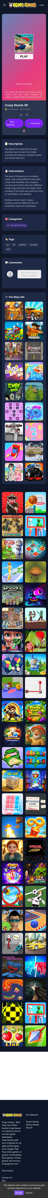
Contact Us (7, 1177)
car (7, 245)
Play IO (29, 1127)
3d (14, 245)
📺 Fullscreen (34, 123)
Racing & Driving (16, 225)
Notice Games (32, 1124)
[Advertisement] (24, 1076)
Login (42, 5)
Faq (3, 1180)
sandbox (22, 245)
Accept (19, 1192)
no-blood (33, 245)
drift (8, 249)
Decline (28, 1192)
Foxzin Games (32, 1121)
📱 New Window (11, 123)
